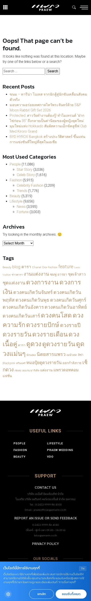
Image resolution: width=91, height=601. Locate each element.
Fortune (23, 212)
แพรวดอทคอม (66, 370)
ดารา (21, 345)
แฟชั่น (7, 376)
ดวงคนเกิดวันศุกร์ (68, 300)
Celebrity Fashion (30, 185)
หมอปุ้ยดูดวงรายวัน (44, 362)
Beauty (15, 196)
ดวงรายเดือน (50, 334)
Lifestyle (16, 201)
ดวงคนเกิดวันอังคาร (23, 307)
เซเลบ (18, 370)
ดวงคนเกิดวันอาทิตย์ (66, 307)
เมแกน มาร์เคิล (30, 370)
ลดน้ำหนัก (71, 355)
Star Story (24, 169)
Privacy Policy (45, 543)
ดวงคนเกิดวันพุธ (32, 300)
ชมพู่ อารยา (58, 274)
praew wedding (60, 450)
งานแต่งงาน (36, 274)
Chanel (36, 267)
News (21, 207)
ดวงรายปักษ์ (42, 325)
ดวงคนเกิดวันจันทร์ (33, 292)
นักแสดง (31, 355)
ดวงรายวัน (17, 334)
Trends (22, 191)
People (15, 164)
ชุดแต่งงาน (14, 282)
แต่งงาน (46, 370)
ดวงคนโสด (56, 315)
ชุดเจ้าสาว (77, 274)
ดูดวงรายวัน (58, 344)
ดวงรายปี (70, 325)
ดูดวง (33, 344)
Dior (44, 267)
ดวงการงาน (42, 282)
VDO (50, 456)
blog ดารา (21, 266)
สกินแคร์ (20, 363)
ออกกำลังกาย (72, 363)
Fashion (16, 180)
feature (65, 266)
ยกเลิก (41, 594)
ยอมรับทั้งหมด (71, 594)
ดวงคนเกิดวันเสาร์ (21, 316)
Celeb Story (26, 175)
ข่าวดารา (17, 274)
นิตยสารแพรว (51, 354)
